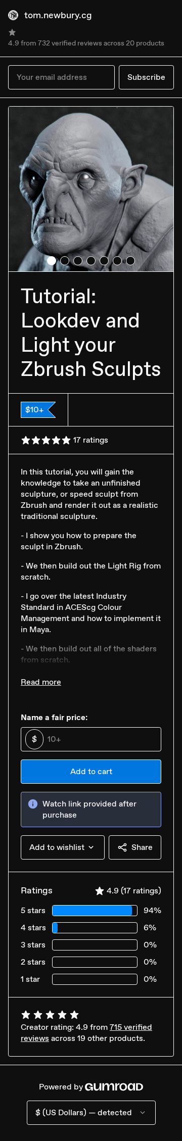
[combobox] (63, 847)
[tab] (51, 260)
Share (142, 847)
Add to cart (91, 771)
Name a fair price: (54, 717)
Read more (41, 682)
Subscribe (146, 77)
